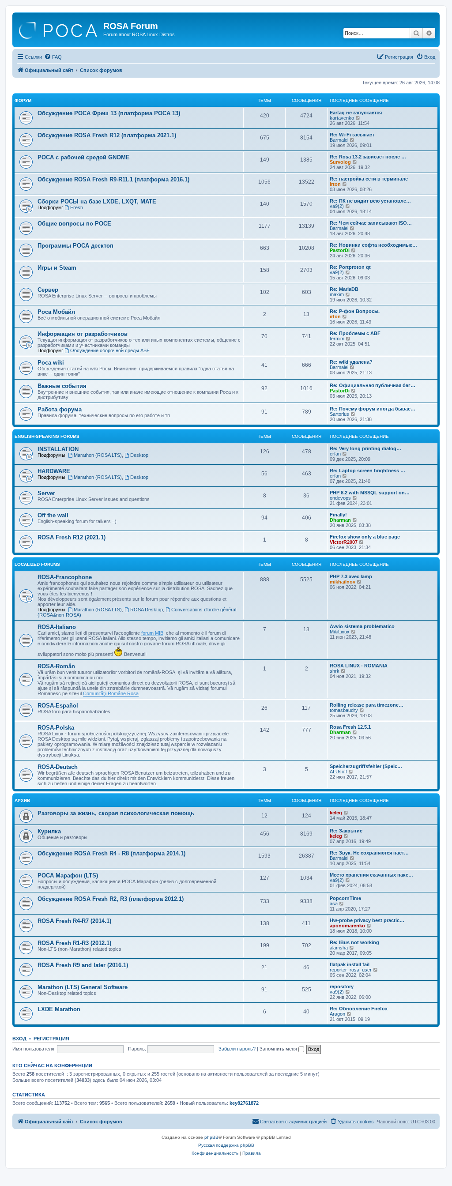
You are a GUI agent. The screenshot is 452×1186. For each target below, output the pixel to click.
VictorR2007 (344, 542)
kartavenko (342, 117)
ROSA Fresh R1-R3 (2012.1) (74, 943)
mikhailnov (342, 581)
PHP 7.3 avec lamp (351, 576)
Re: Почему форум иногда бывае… (372, 408)
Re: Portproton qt (350, 267)
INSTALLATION (58, 449)
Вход (19, 1038)
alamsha (339, 947)
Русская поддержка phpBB (226, 1145)
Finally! (338, 514)
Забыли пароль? (237, 1048)
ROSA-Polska (56, 727)
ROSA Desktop (146, 609)
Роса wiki (51, 362)
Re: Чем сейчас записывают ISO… (371, 223)
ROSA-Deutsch (58, 767)
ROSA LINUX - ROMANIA (359, 665)
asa (334, 903)
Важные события (62, 386)
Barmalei (339, 140)
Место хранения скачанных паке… (371, 874)
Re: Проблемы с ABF (355, 333)
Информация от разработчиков (83, 334)
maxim (337, 294)
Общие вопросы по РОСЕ (74, 223)
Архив (22, 800)
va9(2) (337, 206)
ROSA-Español (58, 705)
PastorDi (340, 250)
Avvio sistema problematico (362, 626)
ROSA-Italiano (57, 627)
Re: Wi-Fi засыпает (352, 134)
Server (46, 493)
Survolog (340, 162)
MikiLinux (340, 631)
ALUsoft (338, 771)
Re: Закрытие (346, 830)
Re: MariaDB (344, 289)
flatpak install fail (349, 964)
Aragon (337, 1014)
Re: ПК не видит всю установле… (370, 200)
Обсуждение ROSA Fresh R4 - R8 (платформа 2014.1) (111, 853)
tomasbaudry (344, 710)
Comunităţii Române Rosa (111, 693)
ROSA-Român (56, 666)
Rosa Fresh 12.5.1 (350, 727)
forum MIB (152, 633)
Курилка (49, 831)
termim (337, 338)
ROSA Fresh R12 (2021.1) (71, 537)
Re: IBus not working (354, 942)
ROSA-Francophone (65, 577)
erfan (335, 453)
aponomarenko (347, 925)
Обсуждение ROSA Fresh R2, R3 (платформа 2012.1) (111, 899)
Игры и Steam (57, 267)
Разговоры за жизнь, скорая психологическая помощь (116, 813)
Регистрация (51, 1038)
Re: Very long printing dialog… (365, 448)
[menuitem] (53, 57)
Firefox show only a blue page (365, 536)
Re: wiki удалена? (351, 362)
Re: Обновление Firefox (359, 1008)
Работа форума (60, 409)
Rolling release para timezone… (366, 705)
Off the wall (53, 515)
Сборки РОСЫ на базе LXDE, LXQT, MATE (97, 201)
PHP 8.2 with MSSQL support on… (370, 492)
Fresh (76, 207)
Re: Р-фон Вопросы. (355, 311)
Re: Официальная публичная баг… (372, 385)
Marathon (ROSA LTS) (98, 455)
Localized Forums (37, 564)
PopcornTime (345, 898)
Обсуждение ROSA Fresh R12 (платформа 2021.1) (107, 135)
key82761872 (244, 1103)
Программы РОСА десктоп (75, 245)
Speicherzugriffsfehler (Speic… (366, 766)
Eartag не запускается (356, 112)
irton (335, 184)
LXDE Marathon (59, 1009)
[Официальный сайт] (59, 29)
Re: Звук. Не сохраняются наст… (369, 852)
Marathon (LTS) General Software (83, 987)
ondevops (340, 498)
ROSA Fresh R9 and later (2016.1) (83, 965)
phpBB (211, 1137)
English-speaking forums (47, 436)
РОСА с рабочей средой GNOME (84, 157)
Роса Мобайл (56, 312)
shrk (334, 671)
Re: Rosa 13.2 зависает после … (368, 156)
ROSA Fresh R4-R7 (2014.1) (74, 921)
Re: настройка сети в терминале (369, 178)
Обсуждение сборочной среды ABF (110, 350)
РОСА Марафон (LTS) (68, 875)
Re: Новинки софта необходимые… (373, 245)
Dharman (340, 520)
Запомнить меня (279, 1048)
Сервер (48, 289)
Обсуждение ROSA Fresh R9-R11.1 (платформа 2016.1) (113, 179)
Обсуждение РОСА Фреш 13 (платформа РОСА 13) (109, 113)
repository (342, 986)
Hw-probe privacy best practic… (367, 920)
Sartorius (339, 414)
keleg (336, 812)
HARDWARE (54, 471)
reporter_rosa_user (351, 969)
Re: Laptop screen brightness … (367, 470)
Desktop (139, 455)
